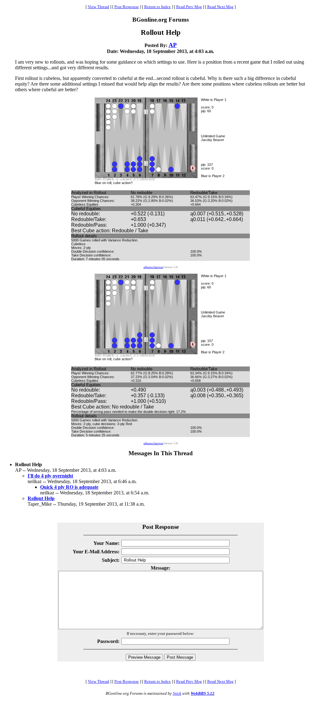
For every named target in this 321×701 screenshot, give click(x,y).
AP (173, 45)
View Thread (98, 6)
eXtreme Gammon (153, 267)
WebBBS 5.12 (202, 693)
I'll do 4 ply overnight (50, 475)
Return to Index (157, 6)
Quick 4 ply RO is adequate (69, 487)
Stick (177, 693)
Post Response (126, 6)
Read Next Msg (220, 6)
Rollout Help (41, 498)
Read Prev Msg (189, 6)
